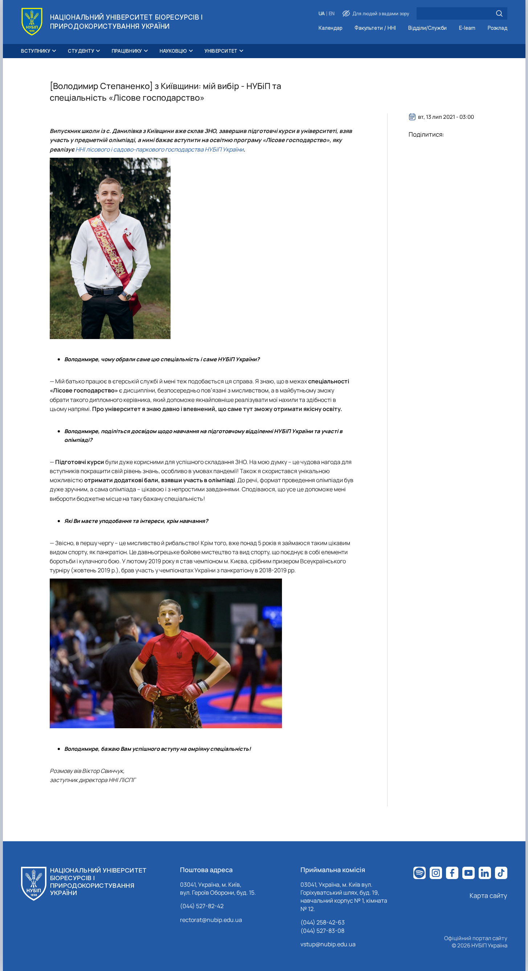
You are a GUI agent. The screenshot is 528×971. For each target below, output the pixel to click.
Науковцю (173, 51)
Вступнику (35, 51)
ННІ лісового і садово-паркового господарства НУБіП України (159, 149)
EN (332, 13)
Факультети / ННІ (375, 28)
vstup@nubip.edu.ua (328, 944)
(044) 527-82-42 (202, 906)
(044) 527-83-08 (322, 931)
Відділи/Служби (427, 28)
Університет (221, 51)
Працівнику (127, 51)
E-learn (467, 28)
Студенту (81, 51)
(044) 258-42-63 (322, 922)
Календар (330, 28)
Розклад (497, 28)
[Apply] (499, 13)
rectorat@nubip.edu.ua (211, 920)
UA (322, 13)
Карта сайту (488, 895)
